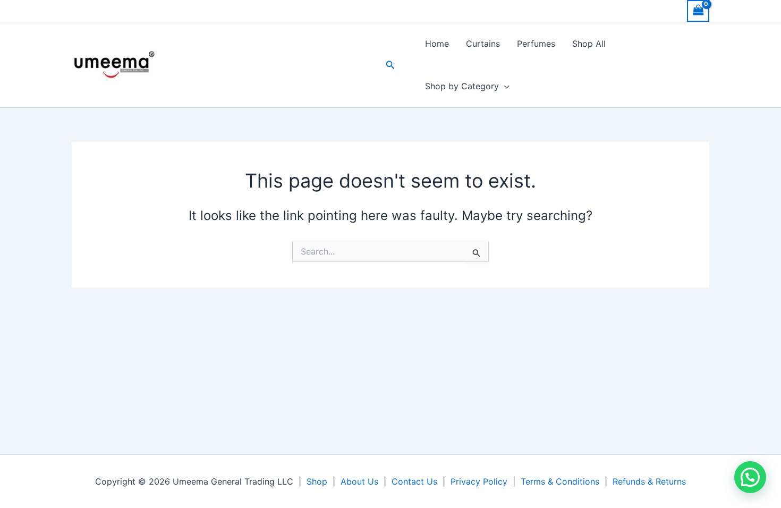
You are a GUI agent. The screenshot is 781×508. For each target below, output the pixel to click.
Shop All (589, 43)
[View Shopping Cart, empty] (698, 11)
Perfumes (536, 43)
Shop (317, 481)
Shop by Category (462, 86)
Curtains (483, 43)
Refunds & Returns (649, 481)
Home (437, 43)
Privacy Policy (479, 481)
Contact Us (414, 481)
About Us (359, 481)
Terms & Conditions (560, 481)
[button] (390, 65)
